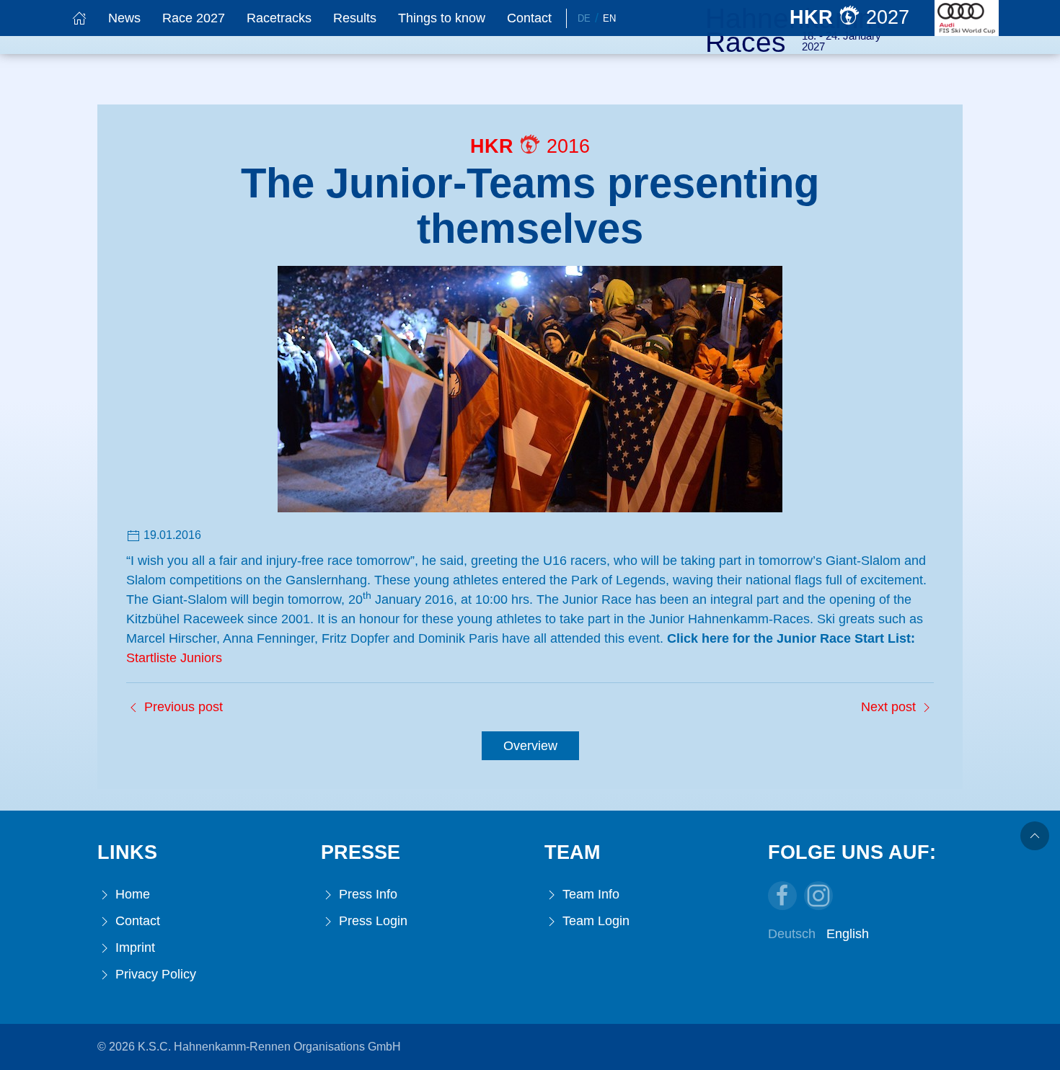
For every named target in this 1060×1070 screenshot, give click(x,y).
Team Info (589, 894)
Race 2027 (193, 18)
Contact (529, 18)
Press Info (366, 894)
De (584, 18)
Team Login (594, 921)
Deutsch (792, 934)
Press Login (371, 921)
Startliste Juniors (174, 658)
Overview (530, 746)
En (609, 18)
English (847, 934)
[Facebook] (782, 895)
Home (131, 894)
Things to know (441, 18)
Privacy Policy (154, 974)
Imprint (133, 947)
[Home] (79, 18)
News (124, 18)
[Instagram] (818, 895)
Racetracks (279, 18)
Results (354, 18)
